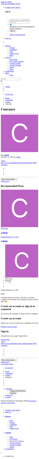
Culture (18, 157)
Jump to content (6, 2)
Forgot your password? (17, 35)
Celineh (6, 155)
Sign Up (8, 38)
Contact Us (9, 395)
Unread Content (15, 63)
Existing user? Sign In (13, 7)
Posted (10, 237)
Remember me (15, 27)
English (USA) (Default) (17, 391)
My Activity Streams (17, 61)
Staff (11, 52)
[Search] (2, 83)
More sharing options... (9, 179)
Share (3, 161)
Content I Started (15, 65)
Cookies (8, 397)
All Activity (14, 59)
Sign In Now (5, 340)
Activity (8, 57)
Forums (12, 48)
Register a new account (9, 327)
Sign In (12, 31)
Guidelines (13, 50)
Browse (8, 46)
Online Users (14, 53)
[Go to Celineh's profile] (19, 151)
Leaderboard (9, 71)
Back (11, 421)
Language (8, 389)
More (11, 55)
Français (13, 393)
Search (12, 67)
